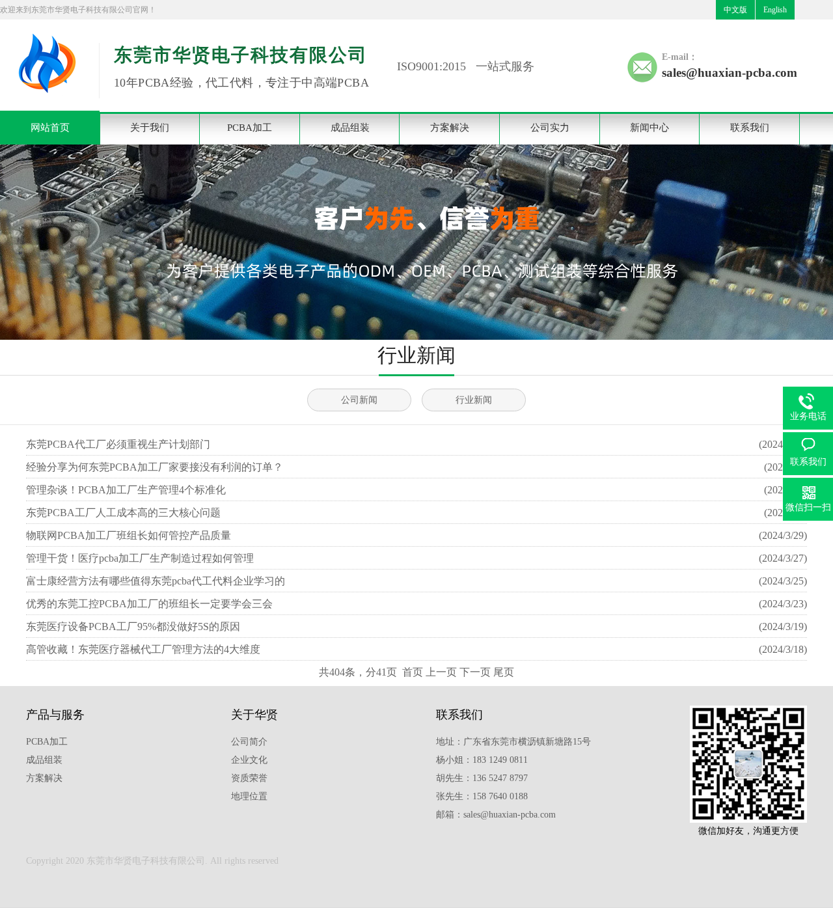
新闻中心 (649, 127)
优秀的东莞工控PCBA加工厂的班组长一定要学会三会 (149, 603)
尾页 (503, 672)
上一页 (441, 672)
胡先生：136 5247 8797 (482, 778)
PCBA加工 (249, 127)
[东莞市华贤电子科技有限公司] (45, 101)
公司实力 (549, 127)
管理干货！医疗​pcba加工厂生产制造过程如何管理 (140, 558)
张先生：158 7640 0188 (482, 796)
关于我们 (149, 127)
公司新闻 (359, 400)
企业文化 (249, 760)
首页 (412, 672)
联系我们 (749, 127)
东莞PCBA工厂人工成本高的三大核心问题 (123, 512)
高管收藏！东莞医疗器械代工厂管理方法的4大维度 (143, 649)
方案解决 (449, 127)
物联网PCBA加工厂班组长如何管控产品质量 (128, 535)
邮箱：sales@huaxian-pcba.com (496, 814)
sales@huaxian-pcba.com (729, 72)
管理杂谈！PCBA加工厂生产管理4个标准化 (126, 489)
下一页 (475, 672)
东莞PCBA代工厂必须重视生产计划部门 (118, 444)
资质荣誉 (249, 778)
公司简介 (249, 742)
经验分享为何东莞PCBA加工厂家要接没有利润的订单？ (154, 467)
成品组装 (350, 127)
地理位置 (249, 796)
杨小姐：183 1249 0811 (482, 760)
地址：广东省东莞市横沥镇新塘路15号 (513, 742)
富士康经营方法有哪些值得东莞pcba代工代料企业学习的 (155, 580)
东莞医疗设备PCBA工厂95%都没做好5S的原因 (133, 626)
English (775, 9)
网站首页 (50, 127)
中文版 (735, 9)
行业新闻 (474, 400)
